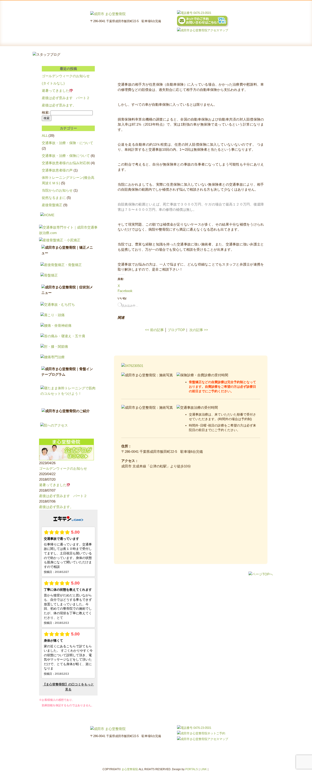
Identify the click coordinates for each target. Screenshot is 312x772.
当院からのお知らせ (57, 190)
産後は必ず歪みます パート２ (66, 98)
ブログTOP (176, 330)
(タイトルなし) (53, 83)
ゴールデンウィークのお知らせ (66, 76)
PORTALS (191, 769)
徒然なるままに (54, 198)
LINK (204, 769)
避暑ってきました (55, 90)
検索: (46, 112)
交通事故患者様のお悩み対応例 (66, 163)
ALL (45, 135)
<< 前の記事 (154, 330)
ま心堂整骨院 (130, 769)
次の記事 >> (198, 330)
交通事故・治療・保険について (66, 156)
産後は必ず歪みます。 (59, 105)
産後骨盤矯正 (52, 205)
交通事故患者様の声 (57, 170)
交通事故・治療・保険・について (67, 143)
